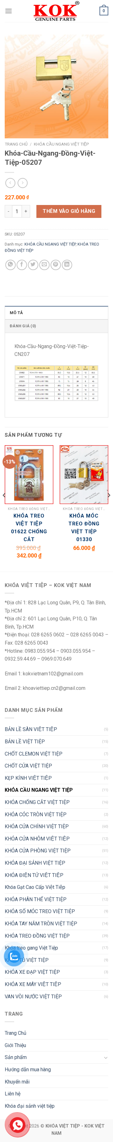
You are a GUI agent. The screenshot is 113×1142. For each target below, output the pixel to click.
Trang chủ (16, 144)
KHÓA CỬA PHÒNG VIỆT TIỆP (38, 851)
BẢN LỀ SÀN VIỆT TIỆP (31, 729)
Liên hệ (12, 1094)
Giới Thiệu (15, 1045)
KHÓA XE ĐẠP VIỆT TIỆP (32, 972)
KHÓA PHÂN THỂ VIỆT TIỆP (36, 899)
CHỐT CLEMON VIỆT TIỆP (33, 754)
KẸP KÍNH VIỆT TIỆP (28, 778)
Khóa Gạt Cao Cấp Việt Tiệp (35, 887)
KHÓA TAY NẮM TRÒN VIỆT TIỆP (41, 924)
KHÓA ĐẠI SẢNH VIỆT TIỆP (35, 863)
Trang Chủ (15, 1033)
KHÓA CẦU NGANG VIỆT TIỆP (61, 144)
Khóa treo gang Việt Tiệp (31, 948)
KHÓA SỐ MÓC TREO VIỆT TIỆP (40, 911)
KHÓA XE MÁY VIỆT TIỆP (33, 984)
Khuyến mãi (17, 1082)
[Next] (108, 508)
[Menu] (8, 11)
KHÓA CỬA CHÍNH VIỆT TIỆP (37, 826)
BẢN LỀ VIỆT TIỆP (25, 742)
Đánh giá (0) (23, 326)
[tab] (56, 312)
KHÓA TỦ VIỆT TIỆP (27, 960)
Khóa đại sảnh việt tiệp (30, 1106)
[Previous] (4, 508)
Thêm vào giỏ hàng (69, 211)
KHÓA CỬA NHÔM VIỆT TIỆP (37, 839)
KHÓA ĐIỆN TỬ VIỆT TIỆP (34, 875)
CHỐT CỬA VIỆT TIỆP (28, 766)
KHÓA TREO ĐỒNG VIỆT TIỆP (37, 936)
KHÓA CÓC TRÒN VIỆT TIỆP (36, 815)
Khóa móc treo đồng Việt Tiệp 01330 (84, 527)
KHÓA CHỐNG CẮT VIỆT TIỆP (37, 802)
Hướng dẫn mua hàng (28, 1070)
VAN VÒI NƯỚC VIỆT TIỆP (33, 997)
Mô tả (16, 312)
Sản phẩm (16, 1057)
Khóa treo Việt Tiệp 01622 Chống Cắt (29, 527)
